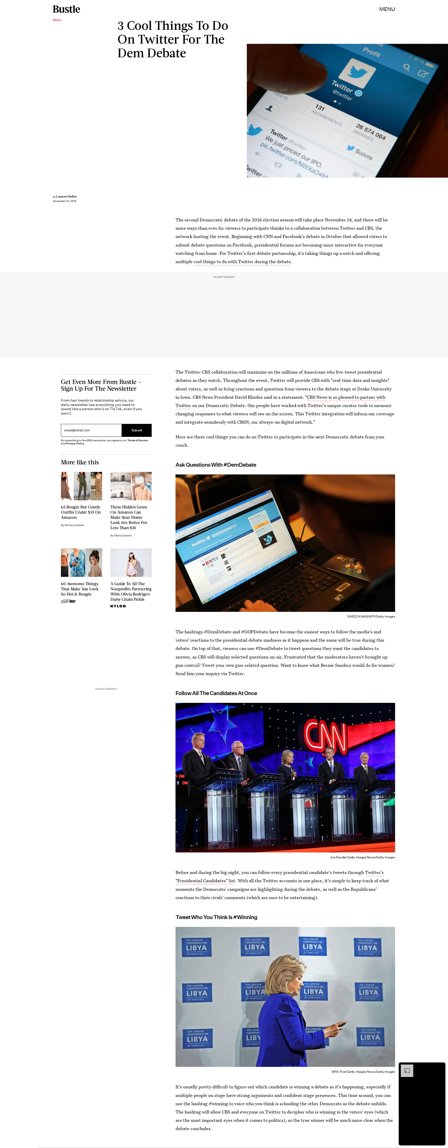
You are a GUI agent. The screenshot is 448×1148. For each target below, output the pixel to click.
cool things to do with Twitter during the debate (242, 261)
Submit (136, 430)
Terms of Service (138, 440)
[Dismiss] (440, 1067)
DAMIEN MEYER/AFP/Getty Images (445, 110)
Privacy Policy (75, 443)
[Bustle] (66, 9)
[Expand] (404, 1067)
